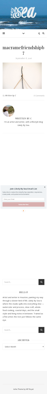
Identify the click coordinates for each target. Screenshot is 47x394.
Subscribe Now (23, 204)
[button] (23, 188)
